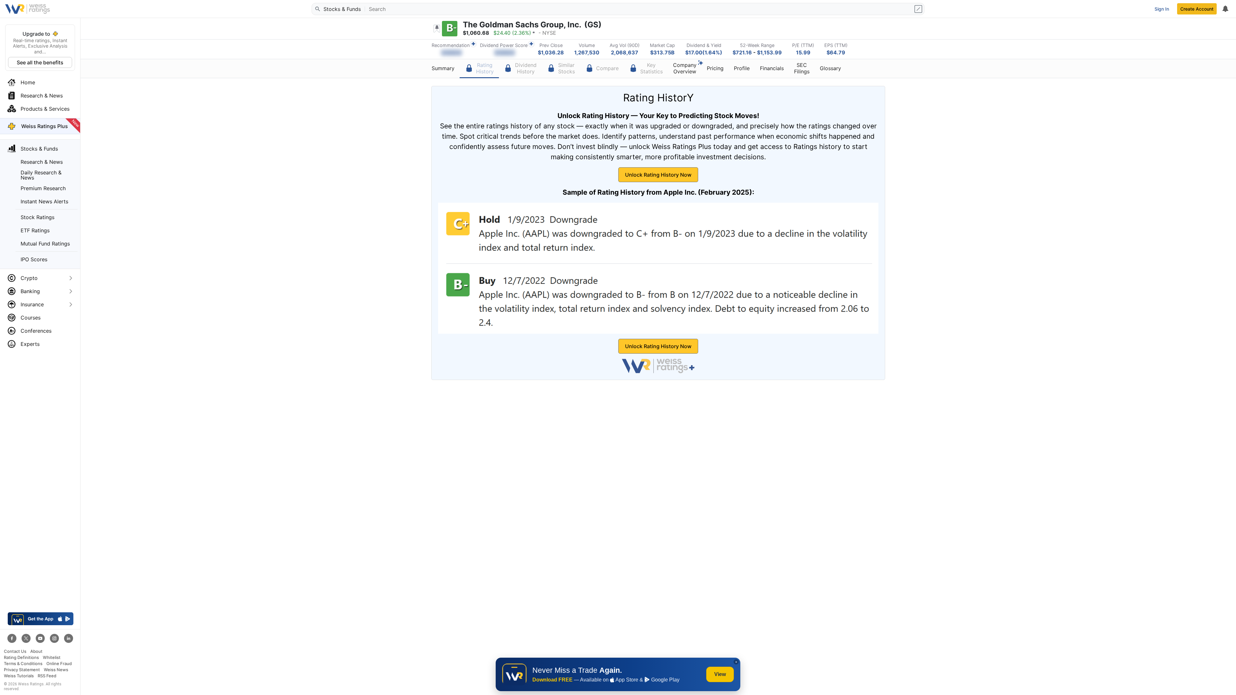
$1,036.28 (551, 52)
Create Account (1196, 9)
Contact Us (15, 651)
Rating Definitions (21, 657)
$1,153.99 (769, 52)
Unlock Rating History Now (658, 174)
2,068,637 (624, 52)
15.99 (803, 52)
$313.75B (662, 52)
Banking (30, 291)
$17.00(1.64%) (703, 52)
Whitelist (52, 657)
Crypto (29, 278)
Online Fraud (59, 664)
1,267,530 (586, 52)
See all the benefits (40, 62)
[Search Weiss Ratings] (317, 9)
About (36, 651)
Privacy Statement (22, 670)
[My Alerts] (1225, 9)
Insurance (32, 304)
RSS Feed (47, 676)
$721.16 (742, 52)
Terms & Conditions (23, 664)
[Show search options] (919, 9)
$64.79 (836, 52)
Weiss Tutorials (19, 676)
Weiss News (56, 670)
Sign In (1162, 9)
